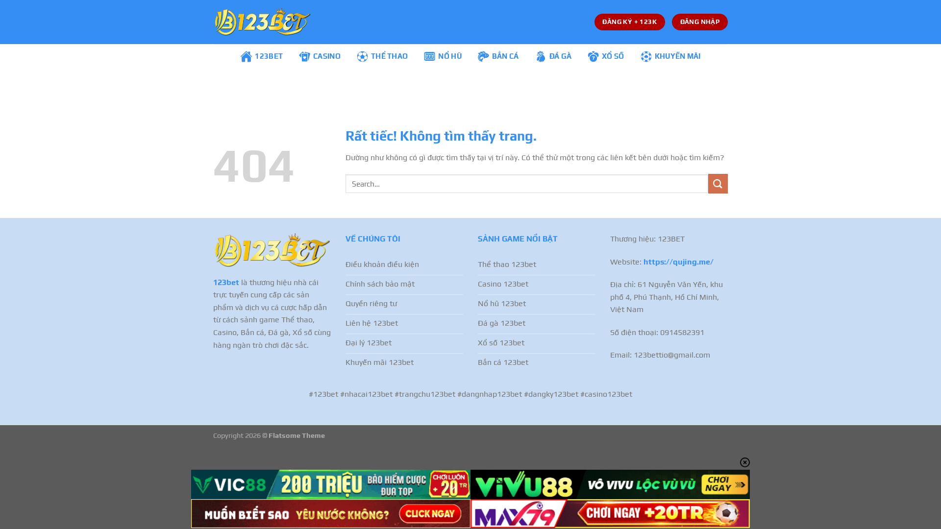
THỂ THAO (389, 56)
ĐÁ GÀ (560, 56)
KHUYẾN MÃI (678, 56)
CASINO (327, 56)
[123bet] (262, 22)
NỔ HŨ (450, 56)
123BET (269, 56)
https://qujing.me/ (679, 261)
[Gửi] (718, 183)
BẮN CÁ (505, 56)
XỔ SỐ (613, 56)
